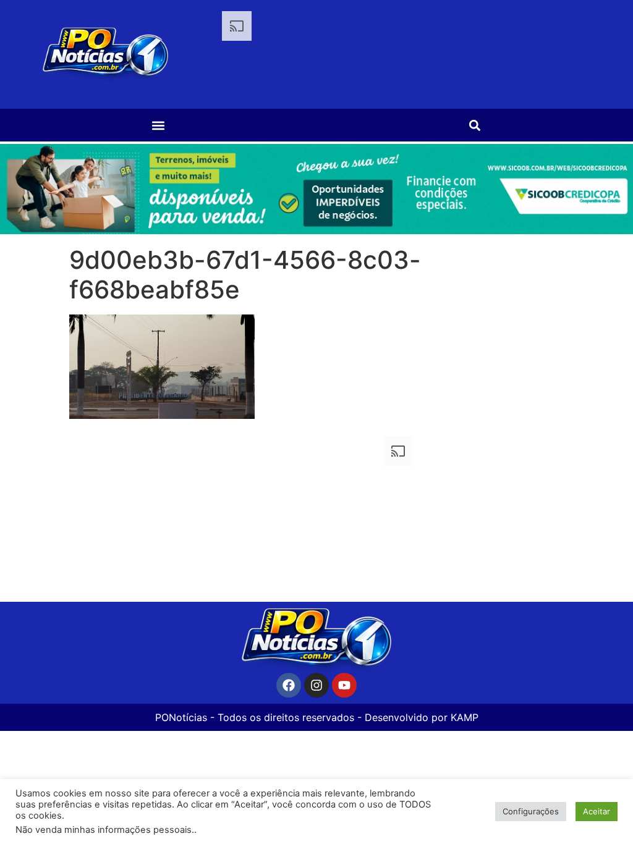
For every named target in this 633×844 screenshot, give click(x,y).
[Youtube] (344, 685)
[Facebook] (288, 685)
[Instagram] (316, 685)
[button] (158, 125)
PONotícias (181, 717)
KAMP (464, 717)
